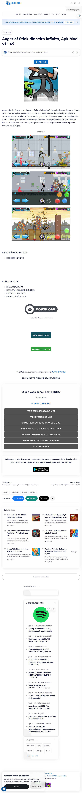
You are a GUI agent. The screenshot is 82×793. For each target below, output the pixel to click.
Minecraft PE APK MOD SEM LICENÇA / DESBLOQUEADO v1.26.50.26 (40, 674)
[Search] (71, 3)
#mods (32, 492)
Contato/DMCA (52, 776)
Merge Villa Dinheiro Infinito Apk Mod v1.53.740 (18, 550)
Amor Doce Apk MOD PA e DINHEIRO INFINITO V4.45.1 (39, 707)
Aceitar (16, 787)
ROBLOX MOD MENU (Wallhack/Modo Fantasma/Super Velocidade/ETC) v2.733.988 (42, 729)
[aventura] (48, 723)
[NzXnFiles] (48, 785)
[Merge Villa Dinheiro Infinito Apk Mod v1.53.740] (36, 552)
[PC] (53, 14)
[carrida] (40, 646)
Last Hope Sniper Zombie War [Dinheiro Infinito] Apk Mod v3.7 (18, 533)
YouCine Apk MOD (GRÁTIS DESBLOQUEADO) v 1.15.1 (39, 640)
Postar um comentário (41, 577)
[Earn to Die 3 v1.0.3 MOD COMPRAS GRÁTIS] (36, 517)
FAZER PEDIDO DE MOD (41, 417)
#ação (5, 492)
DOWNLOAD (41, 62)
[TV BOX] (46, 14)
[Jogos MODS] (27, 14)
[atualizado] (49, 625)
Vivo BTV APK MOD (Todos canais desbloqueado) (42, 697)
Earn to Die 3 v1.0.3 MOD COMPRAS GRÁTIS (16, 516)
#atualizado (15, 492)
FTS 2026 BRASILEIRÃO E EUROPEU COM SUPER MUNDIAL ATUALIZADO (41, 662)
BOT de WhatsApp (57, 22)
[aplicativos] (41, 625)
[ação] (40, 669)
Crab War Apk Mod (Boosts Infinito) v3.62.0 (55, 532)
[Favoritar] (73, 52)
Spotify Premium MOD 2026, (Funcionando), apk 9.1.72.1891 (40, 630)
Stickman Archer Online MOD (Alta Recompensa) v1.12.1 (42, 717)
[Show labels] (32, 756)
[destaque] (48, 656)
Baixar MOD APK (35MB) (41, 335)
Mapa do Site (62, 776)
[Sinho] (10, 52)
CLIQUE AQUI (69, 22)
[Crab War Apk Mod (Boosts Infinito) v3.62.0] (74, 533)
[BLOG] (64, 14)
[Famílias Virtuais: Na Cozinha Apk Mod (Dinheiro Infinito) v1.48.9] (74, 552)
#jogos (24, 492)
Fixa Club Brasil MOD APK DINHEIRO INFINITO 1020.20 (40, 650)
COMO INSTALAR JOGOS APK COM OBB (41, 423)
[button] (78, 3)
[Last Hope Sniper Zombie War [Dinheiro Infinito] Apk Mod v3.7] (36, 533)
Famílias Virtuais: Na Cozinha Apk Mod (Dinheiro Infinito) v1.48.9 (56, 551)
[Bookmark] (75, 3)
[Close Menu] (77, 22)
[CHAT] (58, 14)
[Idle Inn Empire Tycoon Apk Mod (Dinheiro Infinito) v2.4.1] (74, 517)
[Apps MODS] (38, 14)
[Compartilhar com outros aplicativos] (52, 498)
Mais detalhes (36, 787)
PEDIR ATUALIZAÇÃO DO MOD (41, 411)
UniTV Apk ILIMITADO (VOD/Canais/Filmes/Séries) (40, 686)
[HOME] (18, 14)
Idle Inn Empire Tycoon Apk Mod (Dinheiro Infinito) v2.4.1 (56, 516)
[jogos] (44, 646)
